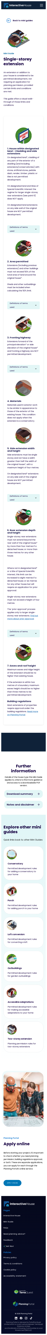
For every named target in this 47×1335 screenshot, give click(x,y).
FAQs (6, 1228)
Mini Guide (8, 1221)
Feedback (8, 1240)
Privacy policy (10, 1257)
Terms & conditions (13, 1263)
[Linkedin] (16, 1318)
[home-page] (18, 5)
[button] (40, 5)
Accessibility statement (15, 1276)
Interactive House (12, 1215)
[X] (21, 1318)
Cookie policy (10, 1269)
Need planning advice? (14, 1234)
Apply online (12, 1183)
